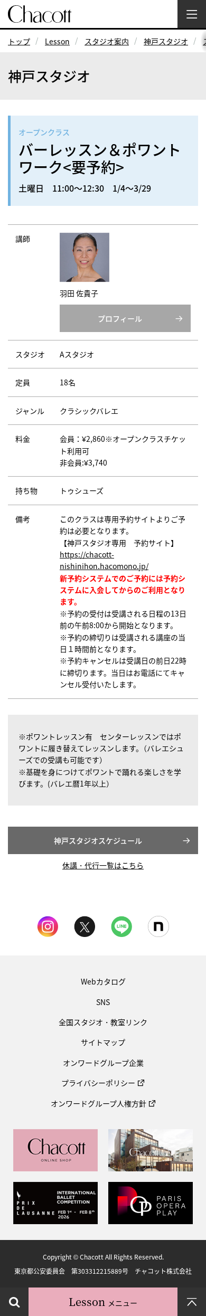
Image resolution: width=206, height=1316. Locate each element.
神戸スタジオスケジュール (98, 840)
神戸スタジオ (166, 41)
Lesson (57, 41)
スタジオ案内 (107, 41)
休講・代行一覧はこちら (103, 865)
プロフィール (120, 318)
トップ (19, 41)
